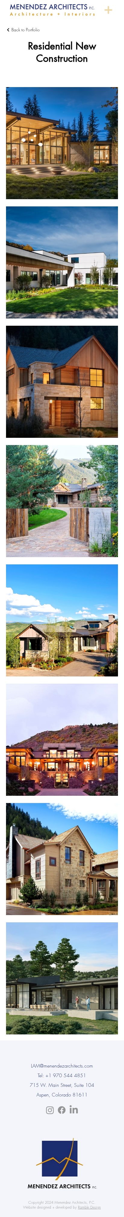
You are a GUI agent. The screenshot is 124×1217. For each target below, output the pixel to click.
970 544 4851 (69, 1075)
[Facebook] (62, 1110)
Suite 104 (84, 1085)
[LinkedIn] (74, 1110)
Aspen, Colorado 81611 (62, 1094)
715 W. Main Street (50, 1085)
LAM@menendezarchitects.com (62, 1065)
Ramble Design (89, 1207)
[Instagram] (50, 1110)
